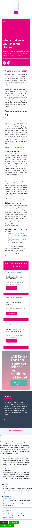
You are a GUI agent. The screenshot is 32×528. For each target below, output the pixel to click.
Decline (4, 522)
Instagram (22, 252)
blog (6, 255)
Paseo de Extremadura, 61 (15, 239)
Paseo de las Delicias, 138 (15, 233)
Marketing (7, 468)
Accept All (14, 522)
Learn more (12, 288)
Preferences (8, 496)
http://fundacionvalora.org (17, 198)
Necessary (7, 455)
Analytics (7, 484)
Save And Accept (6, 525)
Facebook (14, 252)
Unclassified (8, 510)
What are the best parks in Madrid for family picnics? (15, 330)
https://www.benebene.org (17, 147)
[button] (16, 13)
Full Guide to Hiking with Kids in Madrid (14, 278)
